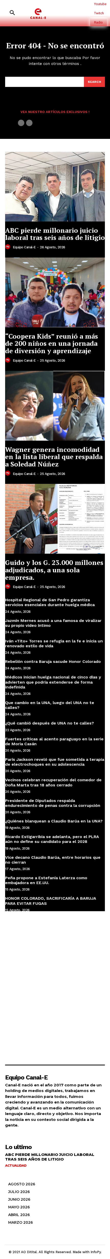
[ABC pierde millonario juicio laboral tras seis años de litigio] (55, 186)
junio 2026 (19, 1199)
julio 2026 (19, 1191)
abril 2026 (19, 1214)
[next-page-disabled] (29, 123)
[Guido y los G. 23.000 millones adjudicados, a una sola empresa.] (55, 519)
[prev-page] (21, 123)
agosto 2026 (21, 1184)
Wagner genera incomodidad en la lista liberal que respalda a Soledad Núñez (54, 456)
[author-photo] (8, 247)
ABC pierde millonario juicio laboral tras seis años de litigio (55, 234)
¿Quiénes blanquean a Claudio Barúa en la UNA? (54, 821)
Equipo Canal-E (24, 247)
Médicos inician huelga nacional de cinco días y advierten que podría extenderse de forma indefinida (53, 682)
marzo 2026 (20, 1222)
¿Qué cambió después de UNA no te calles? (49, 723)
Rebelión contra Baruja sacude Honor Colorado (53, 661)
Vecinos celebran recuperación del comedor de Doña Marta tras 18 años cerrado (53, 782)
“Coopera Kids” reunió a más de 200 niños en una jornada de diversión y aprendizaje (51, 343)
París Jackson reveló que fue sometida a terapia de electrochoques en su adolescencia (54, 762)
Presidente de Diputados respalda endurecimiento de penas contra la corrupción (52, 803)
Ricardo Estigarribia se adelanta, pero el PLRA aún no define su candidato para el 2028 (52, 839)
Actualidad (15, 1165)
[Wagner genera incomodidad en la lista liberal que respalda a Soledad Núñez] (55, 406)
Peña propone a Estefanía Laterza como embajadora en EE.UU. (46, 880)
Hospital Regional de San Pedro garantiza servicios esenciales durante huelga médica (50, 602)
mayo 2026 (19, 1207)
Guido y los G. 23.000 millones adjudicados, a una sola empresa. (54, 569)
